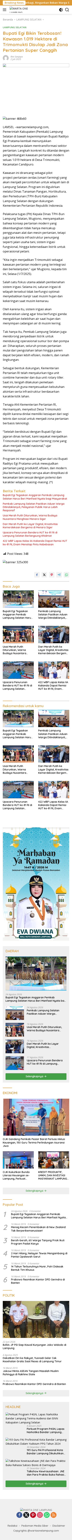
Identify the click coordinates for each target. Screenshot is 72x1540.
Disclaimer (58, 1525)
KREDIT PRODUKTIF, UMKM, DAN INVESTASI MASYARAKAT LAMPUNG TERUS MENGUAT (52, 1175)
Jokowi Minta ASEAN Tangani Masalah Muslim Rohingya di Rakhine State (31, 1372)
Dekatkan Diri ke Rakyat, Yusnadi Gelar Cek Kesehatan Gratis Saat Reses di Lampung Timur (32, 1359)
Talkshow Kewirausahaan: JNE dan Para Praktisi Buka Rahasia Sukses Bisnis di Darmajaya (46, 1473)
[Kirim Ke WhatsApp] (66, 575)
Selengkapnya (35, 1076)
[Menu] (5, 10)
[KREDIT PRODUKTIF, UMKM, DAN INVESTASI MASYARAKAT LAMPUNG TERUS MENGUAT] (53, 1160)
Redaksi (12, 1525)
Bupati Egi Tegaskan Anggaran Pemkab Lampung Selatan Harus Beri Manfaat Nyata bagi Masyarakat (35, 497)
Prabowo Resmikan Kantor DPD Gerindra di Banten (38, 1281)
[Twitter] (26, 1515)
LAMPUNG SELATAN (14, 27)
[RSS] (53, 1515)
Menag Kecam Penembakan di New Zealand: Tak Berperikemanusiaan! (38, 1229)
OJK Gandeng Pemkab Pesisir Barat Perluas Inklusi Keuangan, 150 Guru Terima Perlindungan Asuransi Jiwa (34, 1142)
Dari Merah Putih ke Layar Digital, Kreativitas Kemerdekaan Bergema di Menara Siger (30, 525)
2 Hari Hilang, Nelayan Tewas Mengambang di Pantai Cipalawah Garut (39, 1255)
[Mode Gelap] (61, 10)
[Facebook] (19, 1515)
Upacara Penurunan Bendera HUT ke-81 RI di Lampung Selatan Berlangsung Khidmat (30, 534)
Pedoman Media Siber (34, 1525)
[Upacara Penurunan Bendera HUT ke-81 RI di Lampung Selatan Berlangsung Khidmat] (18, 670)
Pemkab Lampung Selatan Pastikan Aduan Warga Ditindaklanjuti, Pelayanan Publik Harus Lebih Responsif (33, 507)
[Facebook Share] (37, 575)
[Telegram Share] (59, 575)
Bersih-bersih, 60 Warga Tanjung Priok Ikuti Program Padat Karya (37, 1242)
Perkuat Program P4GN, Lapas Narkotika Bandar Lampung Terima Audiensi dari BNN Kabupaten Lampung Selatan (45, 1430)
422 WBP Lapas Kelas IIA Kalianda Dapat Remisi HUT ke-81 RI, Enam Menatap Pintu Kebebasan (35, 542)
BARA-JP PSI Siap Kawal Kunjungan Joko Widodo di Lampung (34, 1346)
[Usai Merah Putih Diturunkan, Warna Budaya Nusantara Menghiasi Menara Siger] (18, 634)
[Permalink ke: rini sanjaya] (6, 57)
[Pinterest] (33, 1515)
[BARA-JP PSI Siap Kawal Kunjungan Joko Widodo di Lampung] (36, 1319)
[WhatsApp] (47, 1515)
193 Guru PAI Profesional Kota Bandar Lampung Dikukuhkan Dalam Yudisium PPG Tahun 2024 (45, 1451)
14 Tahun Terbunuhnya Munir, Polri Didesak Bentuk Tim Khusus (37, 1268)
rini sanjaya (17, 56)
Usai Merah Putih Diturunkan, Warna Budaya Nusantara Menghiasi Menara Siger (30, 517)
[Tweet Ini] (44, 575)
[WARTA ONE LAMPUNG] (19, 10)
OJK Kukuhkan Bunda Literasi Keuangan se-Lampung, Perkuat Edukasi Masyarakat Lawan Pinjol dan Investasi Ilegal (16, 1175)
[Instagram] (40, 1515)
